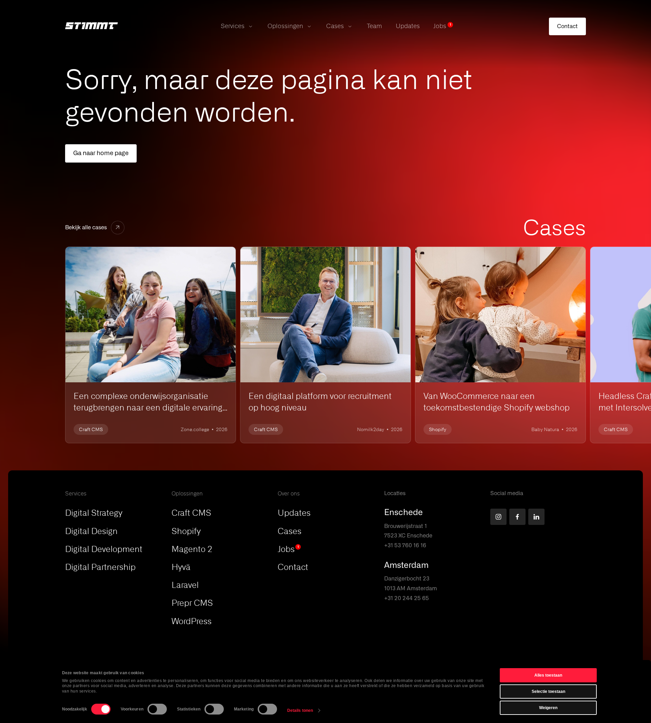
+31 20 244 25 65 (406, 598)
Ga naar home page (101, 153)
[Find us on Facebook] (517, 517)
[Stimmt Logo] (91, 26)
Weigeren (548, 707)
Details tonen (300, 710)
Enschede (403, 513)
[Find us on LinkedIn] (536, 517)
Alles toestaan (548, 675)
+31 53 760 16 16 (405, 545)
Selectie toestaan (548, 691)
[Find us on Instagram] (498, 517)
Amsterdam (406, 565)
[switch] (157, 709)
